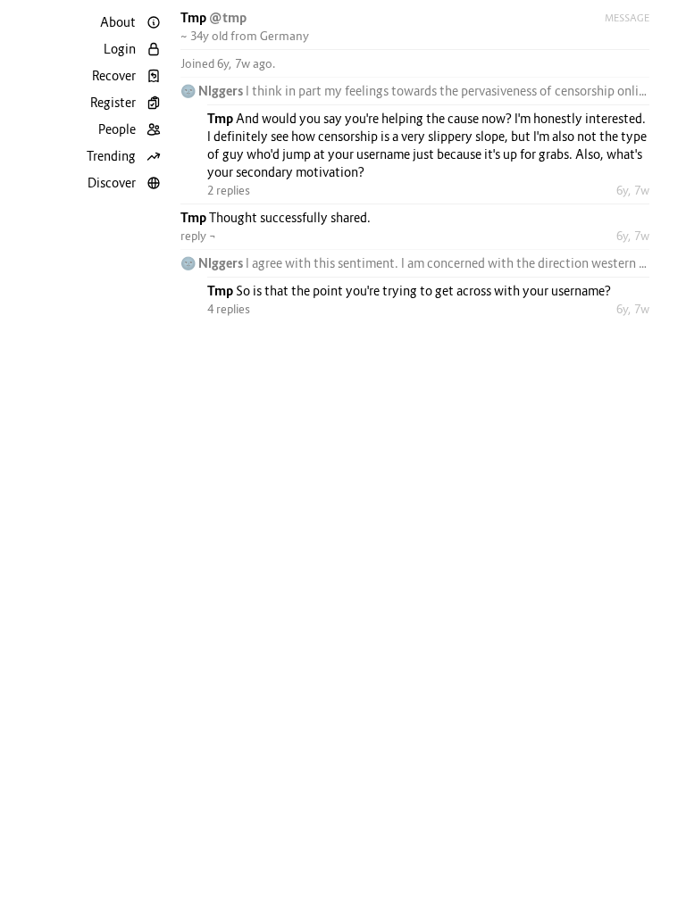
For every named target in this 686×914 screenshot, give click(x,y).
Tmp (194, 17)
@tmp (228, 17)
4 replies (228, 309)
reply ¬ (198, 235)
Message (627, 18)
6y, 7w (632, 190)
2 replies (228, 190)
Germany (284, 36)
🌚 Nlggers (213, 90)
